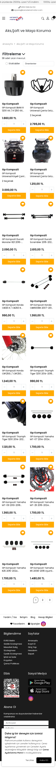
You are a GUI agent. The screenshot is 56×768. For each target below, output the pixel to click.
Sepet (31, 653)
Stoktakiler (14, 63)
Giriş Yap (32, 647)
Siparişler (35, 623)
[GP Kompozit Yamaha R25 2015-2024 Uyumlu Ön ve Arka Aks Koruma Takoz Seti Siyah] (14, 545)
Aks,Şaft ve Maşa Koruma (30, 44)
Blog (33, 617)
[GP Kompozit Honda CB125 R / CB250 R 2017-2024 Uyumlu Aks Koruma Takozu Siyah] (14, 282)
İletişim (24, 617)
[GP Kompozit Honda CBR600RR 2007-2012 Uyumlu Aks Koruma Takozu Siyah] (42, 282)
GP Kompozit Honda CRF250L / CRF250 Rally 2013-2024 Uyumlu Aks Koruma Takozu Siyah (13, 372)
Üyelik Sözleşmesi (13, 653)
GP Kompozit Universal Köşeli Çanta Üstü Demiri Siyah (14, 175)
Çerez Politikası (11, 663)
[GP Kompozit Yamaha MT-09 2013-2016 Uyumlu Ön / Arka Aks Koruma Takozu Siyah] (14, 479)
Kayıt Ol (31, 643)
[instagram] (43, 623)
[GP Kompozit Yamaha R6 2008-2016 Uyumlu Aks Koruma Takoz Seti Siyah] (42, 545)
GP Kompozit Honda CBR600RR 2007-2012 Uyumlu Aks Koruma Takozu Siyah (41, 306)
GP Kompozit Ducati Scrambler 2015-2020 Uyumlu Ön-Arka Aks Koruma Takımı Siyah (41, 241)
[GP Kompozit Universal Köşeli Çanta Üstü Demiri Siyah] (14, 150)
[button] (4, 18)
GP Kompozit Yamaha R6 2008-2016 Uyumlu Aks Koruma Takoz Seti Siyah (42, 569)
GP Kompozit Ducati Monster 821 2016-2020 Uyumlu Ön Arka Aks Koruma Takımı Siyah (13, 241)
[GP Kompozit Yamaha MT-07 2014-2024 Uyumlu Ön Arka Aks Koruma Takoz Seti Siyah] (42, 413)
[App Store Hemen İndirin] (38, 690)
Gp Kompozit (10, 104)
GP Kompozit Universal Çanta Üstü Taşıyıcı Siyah (41, 175)
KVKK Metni (9, 640)
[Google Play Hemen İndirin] (38, 682)
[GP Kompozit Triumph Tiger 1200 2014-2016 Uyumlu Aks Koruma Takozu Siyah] (42, 347)
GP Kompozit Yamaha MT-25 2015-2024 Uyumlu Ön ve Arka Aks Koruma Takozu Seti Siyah (42, 504)
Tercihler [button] (30, 760)
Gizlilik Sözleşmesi (13, 643)
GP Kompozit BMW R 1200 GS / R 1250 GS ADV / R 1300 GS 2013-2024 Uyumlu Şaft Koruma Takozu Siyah (13, 109)
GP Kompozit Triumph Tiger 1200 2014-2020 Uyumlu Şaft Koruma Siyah (14, 438)
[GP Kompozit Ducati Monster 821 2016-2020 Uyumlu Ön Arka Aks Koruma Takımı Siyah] (14, 216)
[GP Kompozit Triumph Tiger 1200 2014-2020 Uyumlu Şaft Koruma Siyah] (14, 413)
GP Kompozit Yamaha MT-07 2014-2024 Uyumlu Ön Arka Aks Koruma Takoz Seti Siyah (42, 438)
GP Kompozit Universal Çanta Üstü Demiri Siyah (41, 109)
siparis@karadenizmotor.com (28, 10)
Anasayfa (7, 44)
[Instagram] (31, 698)
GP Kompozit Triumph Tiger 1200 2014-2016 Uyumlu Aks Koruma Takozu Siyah (42, 372)
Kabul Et (44, 760)
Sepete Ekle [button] (14, 130)
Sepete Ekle (42, 130)
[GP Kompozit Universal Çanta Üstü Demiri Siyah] (42, 84)
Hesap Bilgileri (45, 617)
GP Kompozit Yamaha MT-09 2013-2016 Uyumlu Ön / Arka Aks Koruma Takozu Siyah (14, 504)
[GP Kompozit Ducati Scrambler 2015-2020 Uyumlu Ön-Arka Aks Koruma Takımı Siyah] (42, 216)
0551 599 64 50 (28, 7)
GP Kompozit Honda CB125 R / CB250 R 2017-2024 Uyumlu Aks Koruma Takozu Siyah (12, 306)
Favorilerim (19, 623)
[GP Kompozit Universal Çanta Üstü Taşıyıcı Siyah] (42, 150)
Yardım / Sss (10, 617)
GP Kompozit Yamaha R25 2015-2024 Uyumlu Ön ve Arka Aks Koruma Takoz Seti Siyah (14, 569)
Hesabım (32, 650)
